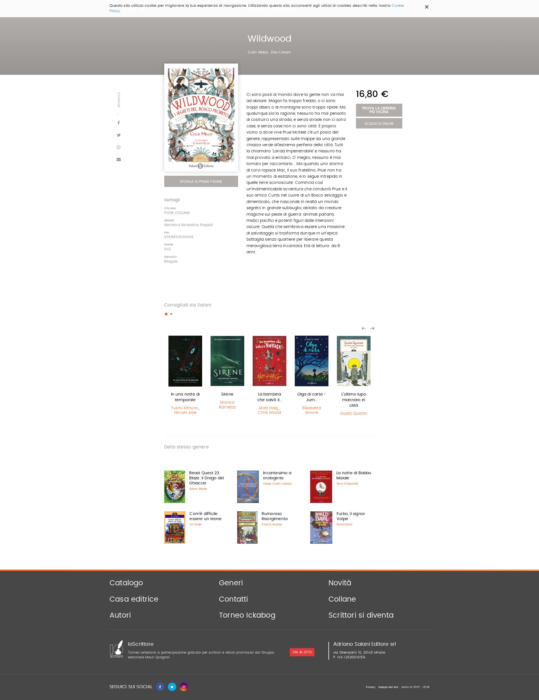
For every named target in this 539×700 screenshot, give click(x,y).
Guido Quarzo (353, 414)
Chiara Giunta (272, 524)
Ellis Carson (281, 52)
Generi (231, 583)
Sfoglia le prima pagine (201, 181)
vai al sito (302, 652)
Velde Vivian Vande (277, 483)
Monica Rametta (227, 405)
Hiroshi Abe (185, 413)
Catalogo (126, 583)
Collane (342, 599)
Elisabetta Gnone (311, 410)
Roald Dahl (344, 524)
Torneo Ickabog (247, 615)
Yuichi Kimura (184, 408)
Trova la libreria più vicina (379, 110)
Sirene (227, 394)
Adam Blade (198, 488)
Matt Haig (268, 408)
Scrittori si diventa (361, 615)
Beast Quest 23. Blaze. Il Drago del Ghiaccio (206, 478)
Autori (120, 615)
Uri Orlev (195, 524)
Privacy (370, 687)
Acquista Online (379, 123)
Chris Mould (269, 413)
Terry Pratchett (347, 483)
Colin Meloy (258, 52)
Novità (339, 583)
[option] (185, 376)
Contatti (233, 599)
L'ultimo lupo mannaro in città (353, 399)
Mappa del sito (388, 687)
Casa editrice (134, 599)
